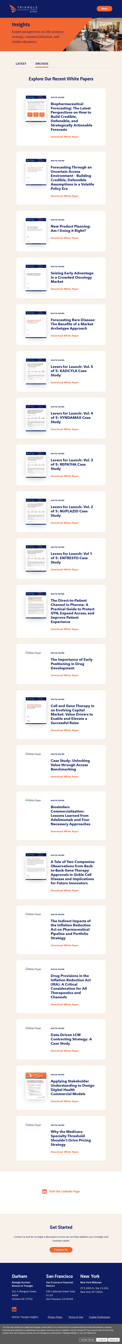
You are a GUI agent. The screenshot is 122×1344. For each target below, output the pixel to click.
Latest (21, 64)
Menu (104, 8)
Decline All (114, 1340)
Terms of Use (75, 1317)
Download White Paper (65, 136)
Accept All (102, 1340)
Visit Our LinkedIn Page (64, 1191)
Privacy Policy (55, 1317)
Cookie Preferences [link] (99, 1317)
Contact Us (61, 1249)
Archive (41, 64)
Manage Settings (87, 1340)
